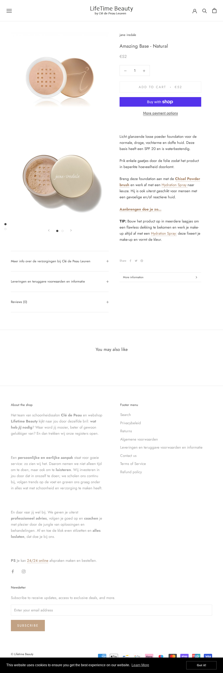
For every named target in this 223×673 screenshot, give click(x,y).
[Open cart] (214, 10)
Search (125, 414)
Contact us (128, 455)
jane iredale (128, 34)
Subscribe (28, 625)
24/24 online (37, 560)
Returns (126, 431)
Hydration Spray (174, 184)
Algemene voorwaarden (139, 439)
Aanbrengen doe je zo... (140, 209)
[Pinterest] (141, 260)
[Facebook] (130, 260)
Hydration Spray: (164, 233)
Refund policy (131, 471)
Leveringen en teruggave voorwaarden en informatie (48, 281)
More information (133, 277)
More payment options (160, 113)
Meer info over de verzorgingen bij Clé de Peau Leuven (50, 261)
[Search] (204, 10)
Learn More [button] (140, 665)
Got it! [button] (201, 665)
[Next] (71, 230)
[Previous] (48, 230)
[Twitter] (136, 260)
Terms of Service (133, 463)
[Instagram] (23, 571)
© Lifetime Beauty (22, 654)
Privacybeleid (130, 423)
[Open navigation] (9, 11)
